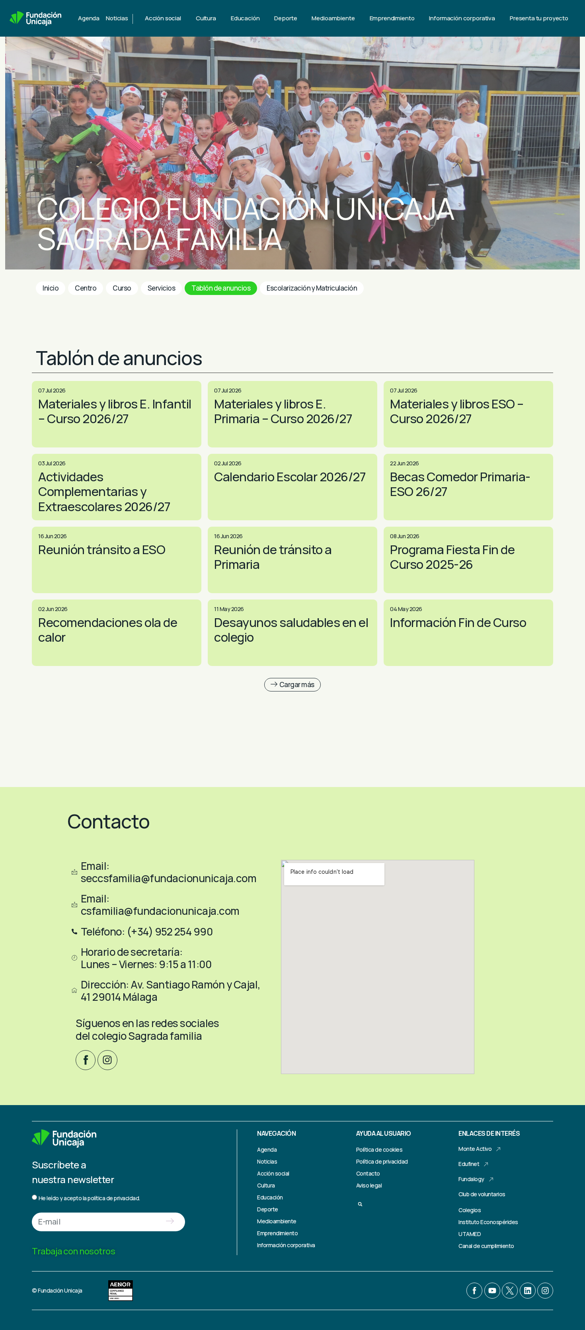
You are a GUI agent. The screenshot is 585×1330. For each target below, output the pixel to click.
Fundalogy (471, 1179)
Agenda (88, 18)
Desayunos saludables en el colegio (291, 629)
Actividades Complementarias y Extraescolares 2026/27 (104, 491)
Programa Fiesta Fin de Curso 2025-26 (452, 556)
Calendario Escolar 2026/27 (290, 476)
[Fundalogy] (491, 1180)
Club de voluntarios (481, 1194)
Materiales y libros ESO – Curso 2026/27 (457, 411)
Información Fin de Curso (458, 622)
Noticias (117, 18)
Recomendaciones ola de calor (107, 629)
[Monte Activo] (499, 1149)
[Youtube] (492, 1291)
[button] (292, 684)
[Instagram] (107, 1060)
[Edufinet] (486, 1164)
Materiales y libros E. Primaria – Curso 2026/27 (283, 411)
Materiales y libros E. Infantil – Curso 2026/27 (114, 411)
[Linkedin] (528, 1291)
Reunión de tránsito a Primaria (273, 556)
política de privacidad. (114, 1198)
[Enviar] (169, 1222)
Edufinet (468, 1164)
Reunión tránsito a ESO (101, 549)
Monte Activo (474, 1148)
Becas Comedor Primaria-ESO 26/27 (460, 484)
